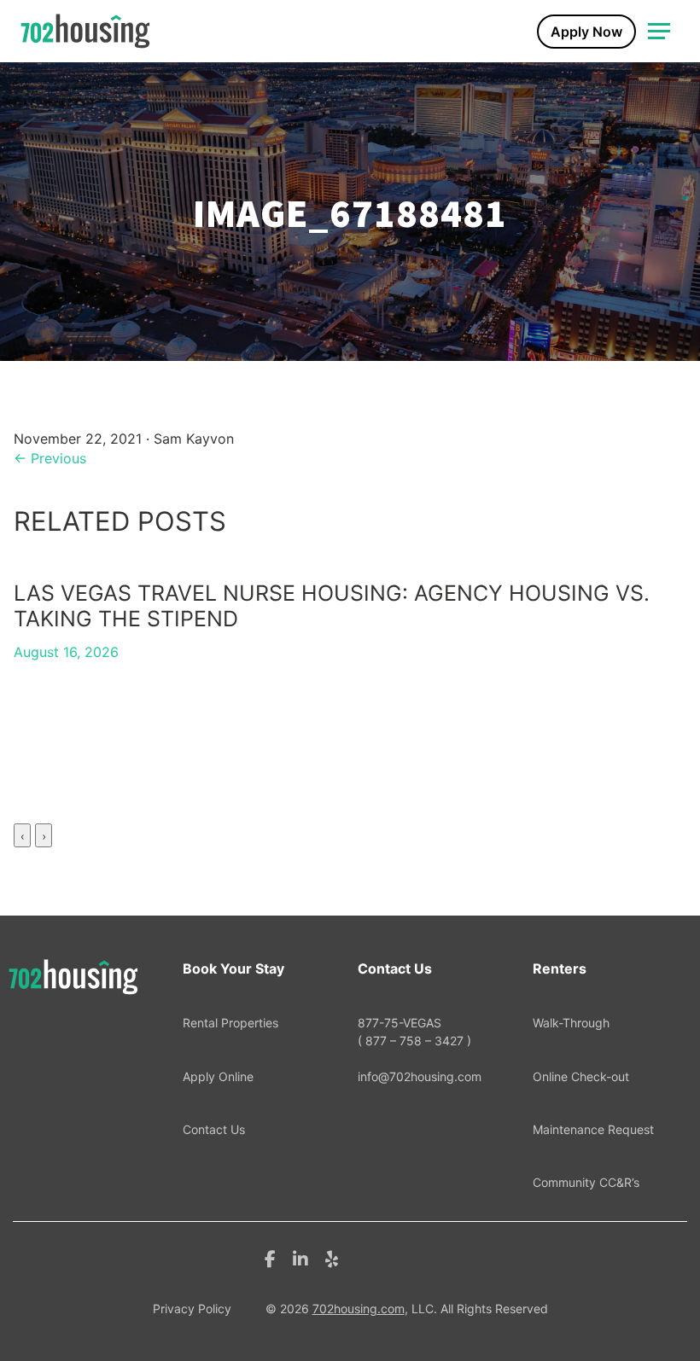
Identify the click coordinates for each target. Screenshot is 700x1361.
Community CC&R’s (586, 1182)
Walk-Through (571, 1022)
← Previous (50, 458)
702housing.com (358, 1308)
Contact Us (214, 1129)
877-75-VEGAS (414, 1031)
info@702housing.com (419, 1076)
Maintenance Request (593, 1129)
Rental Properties (230, 1022)
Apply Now (586, 31)
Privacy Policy (192, 1308)
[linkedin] (300, 1257)
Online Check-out (581, 1076)
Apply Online (218, 1076)
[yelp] (331, 1257)
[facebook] (270, 1257)
